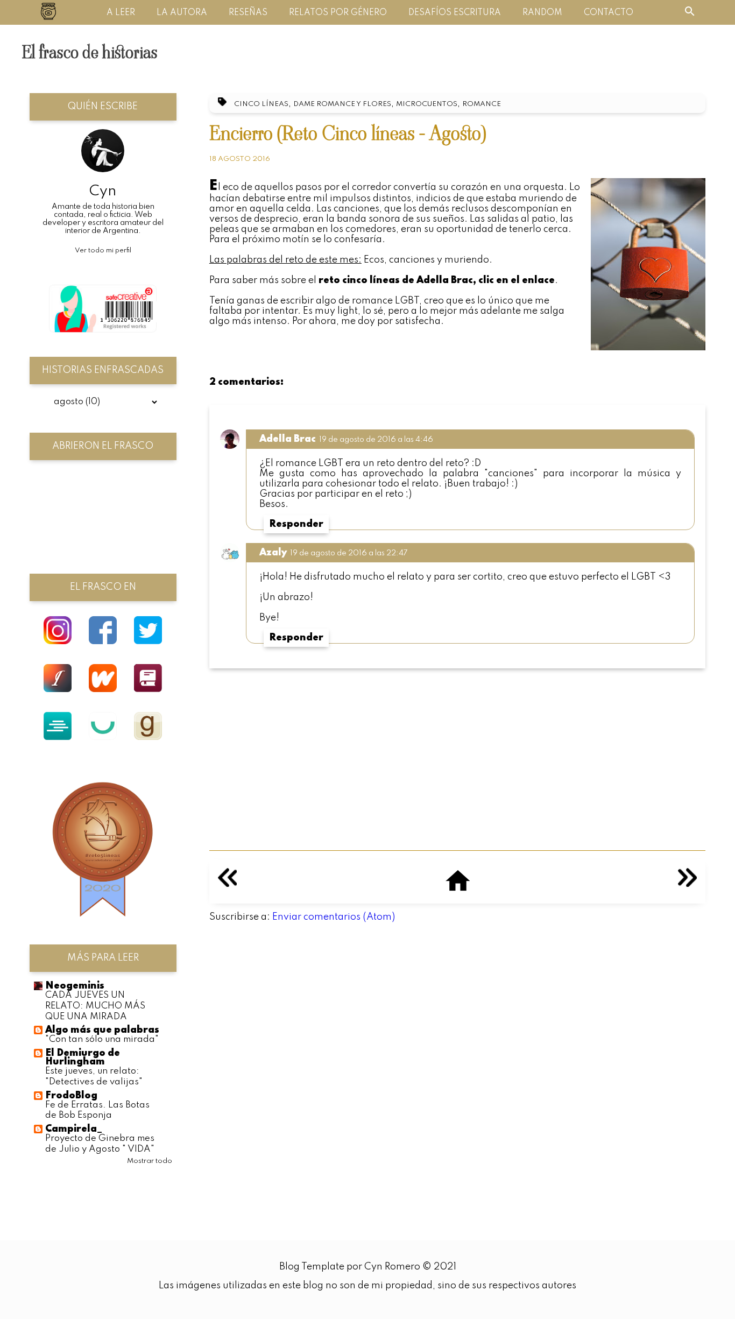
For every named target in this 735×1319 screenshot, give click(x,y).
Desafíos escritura (454, 13)
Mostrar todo (149, 1161)
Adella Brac (287, 439)
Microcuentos (426, 104)
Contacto (608, 13)
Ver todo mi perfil (103, 250)
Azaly (273, 553)
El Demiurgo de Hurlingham (82, 1057)
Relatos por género (338, 13)
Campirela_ (73, 1129)
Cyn (102, 191)
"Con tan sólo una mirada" (102, 1039)
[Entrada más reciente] (227, 884)
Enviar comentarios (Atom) (333, 917)
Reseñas (248, 13)
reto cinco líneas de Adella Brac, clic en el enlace (437, 280)
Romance (481, 104)
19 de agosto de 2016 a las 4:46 (376, 439)
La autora (182, 13)
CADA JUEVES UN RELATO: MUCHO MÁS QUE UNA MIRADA (95, 1006)
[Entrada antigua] (687, 884)
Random (542, 13)
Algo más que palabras (102, 1030)
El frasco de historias (90, 52)
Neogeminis (74, 986)
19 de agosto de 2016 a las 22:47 (349, 553)
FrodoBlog (71, 1096)
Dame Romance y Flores (342, 104)
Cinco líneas (261, 104)
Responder (296, 524)
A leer (121, 13)
